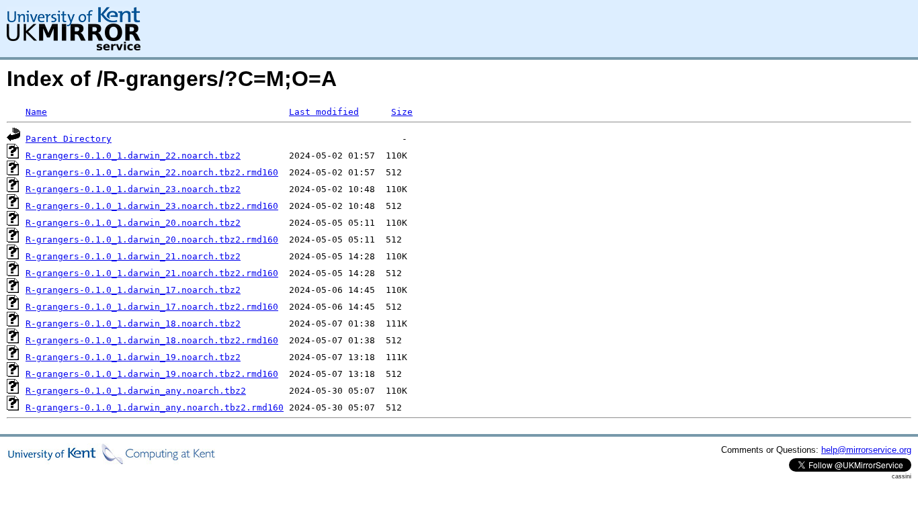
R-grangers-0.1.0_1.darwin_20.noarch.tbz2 (133, 223)
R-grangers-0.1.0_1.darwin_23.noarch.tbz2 (133, 189)
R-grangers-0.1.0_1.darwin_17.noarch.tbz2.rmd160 (152, 307)
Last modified (324, 112)
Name (36, 112)
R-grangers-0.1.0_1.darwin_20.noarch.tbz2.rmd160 (152, 239)
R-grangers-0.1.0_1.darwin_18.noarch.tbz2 (133, 323)
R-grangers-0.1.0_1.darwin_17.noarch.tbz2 (133, 290)
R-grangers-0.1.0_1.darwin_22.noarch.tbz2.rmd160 (152, 172)
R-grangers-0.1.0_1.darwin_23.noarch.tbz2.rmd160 (152, 206)
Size (402, 112)
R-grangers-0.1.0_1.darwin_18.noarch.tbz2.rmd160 (152, 340)
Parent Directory (69, 139)
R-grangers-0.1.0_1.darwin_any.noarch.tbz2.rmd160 (155, 407)
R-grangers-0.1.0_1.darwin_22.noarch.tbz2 (133, 155)
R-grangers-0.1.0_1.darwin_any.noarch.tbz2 (136, 391)
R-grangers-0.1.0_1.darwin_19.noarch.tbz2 (133, 357)
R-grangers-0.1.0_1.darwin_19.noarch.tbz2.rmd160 (152, 374)
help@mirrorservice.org (866, 450)
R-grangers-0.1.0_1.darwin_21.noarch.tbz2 (133, 256)
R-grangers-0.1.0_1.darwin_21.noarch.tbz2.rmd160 (152, 273)
